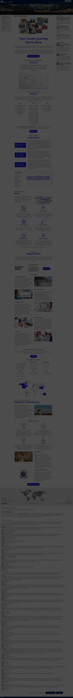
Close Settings (41, 692)
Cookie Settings (32, 692)
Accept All (59, 692)
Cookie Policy (40, 516)
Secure (5, 571)
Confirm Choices (50, 692)
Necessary (6, 520)
